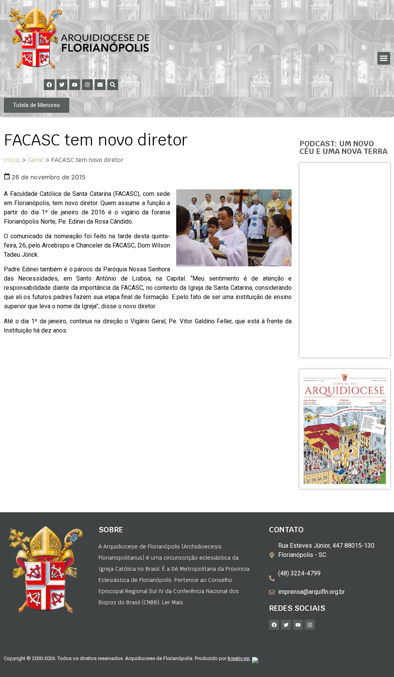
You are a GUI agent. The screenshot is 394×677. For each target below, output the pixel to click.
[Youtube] (74, 84)
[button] (383, 58)
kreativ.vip (239, 658)
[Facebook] (49, 84)
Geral (35, 160)
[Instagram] (87, 84)
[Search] (112, 84)
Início (12, 160)
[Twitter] (62, 84)
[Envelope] (100, 84)
